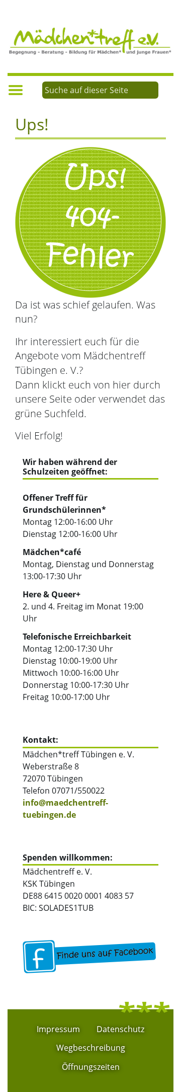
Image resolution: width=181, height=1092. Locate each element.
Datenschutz (120, 1029)
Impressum (58, 1029)
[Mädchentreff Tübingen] (90, 39)
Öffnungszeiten (91, 1066)
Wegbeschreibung (90, 1047)
